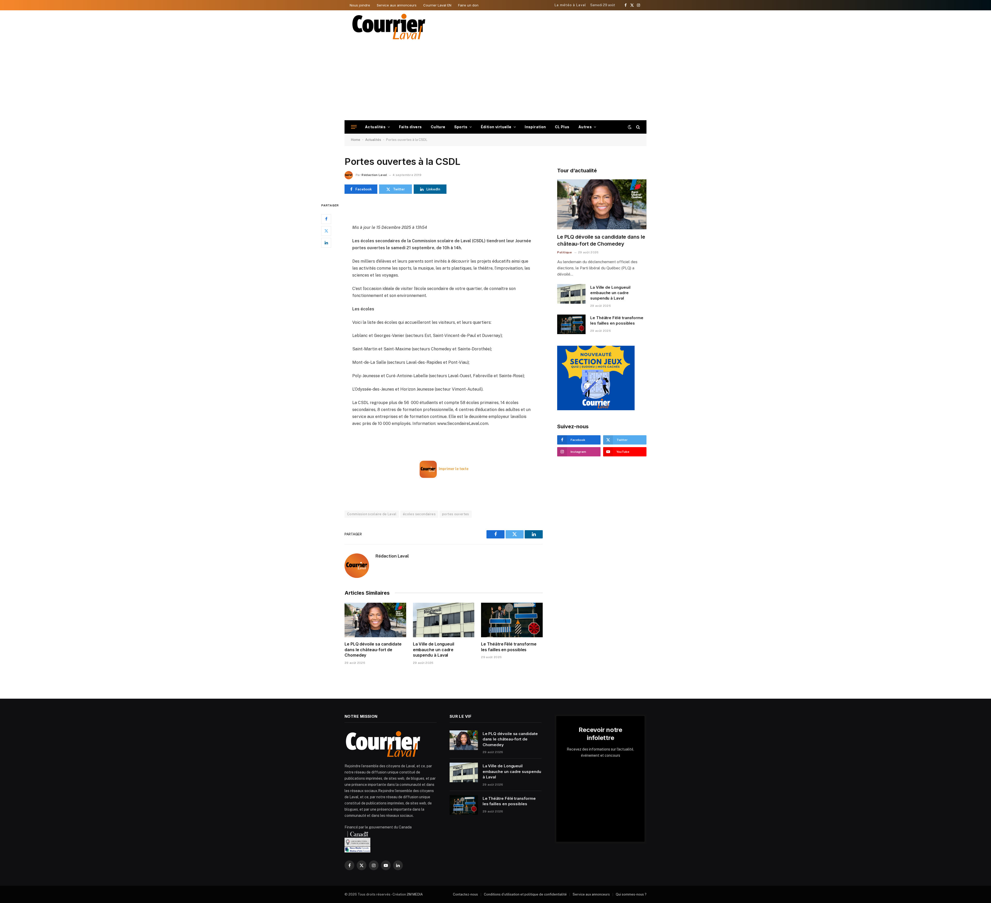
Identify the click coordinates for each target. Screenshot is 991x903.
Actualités (375, 127)
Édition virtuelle (496, 127)
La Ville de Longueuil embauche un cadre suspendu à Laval (433, 649)
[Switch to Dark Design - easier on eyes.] (630, 127)
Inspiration (535, 127)
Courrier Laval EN (437, 5)
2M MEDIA (415, 894)
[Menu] (354, 127)
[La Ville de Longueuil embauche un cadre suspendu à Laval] (444, 620)
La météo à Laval (570, 5)
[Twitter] (326, 231)
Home (355, 140)
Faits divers (410, 127)
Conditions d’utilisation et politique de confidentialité (525, 894)
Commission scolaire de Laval (371, 514)
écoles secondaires (419, 514)
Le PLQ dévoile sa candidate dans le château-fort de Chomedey (373, 649)
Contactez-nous (465, 894)
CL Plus (562, 127)
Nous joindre (360, 5)
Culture (438, 127)
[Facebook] (326, 219)
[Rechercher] (637, 127)
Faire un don (468, 5)
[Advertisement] (495, 81)
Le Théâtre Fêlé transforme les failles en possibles (509, 646)
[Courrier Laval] (389, 26)
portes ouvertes (455, 514)
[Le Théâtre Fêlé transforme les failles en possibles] (512, 620)
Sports (461, 127)
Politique (564, 252)
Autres (585, 127)
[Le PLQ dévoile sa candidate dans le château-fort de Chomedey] (375, 620)
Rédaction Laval (374, 175)
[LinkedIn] (326, 243)
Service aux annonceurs (397, 5)
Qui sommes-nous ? (631, 894)
